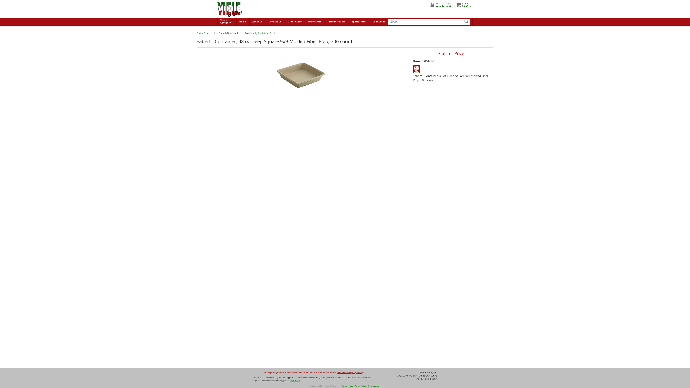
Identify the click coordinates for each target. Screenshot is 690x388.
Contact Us (275, 21)
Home (242, 21)
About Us (257, 21)
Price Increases (337, 21)
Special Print (359, 21)
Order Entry (314, 21)
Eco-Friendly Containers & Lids (260, 33)
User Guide (379, 21)
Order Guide (295, 21)
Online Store (203, 33)
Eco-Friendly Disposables (227, 33)
